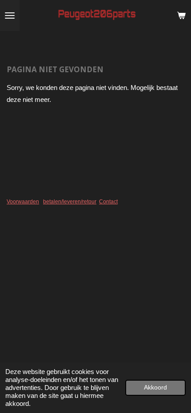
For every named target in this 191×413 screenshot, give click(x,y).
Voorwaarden (23, 202)
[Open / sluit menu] (10, 15)
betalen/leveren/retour (69, 202)
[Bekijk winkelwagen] (181, 15)
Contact (108, 202)
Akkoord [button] (155, 387)
